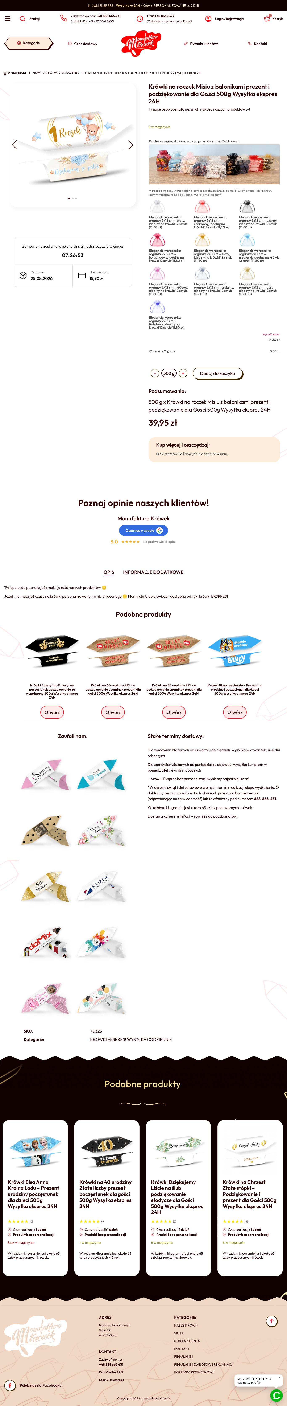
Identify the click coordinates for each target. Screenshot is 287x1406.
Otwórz (52, 712)
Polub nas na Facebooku (41, 1385)
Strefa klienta (187, 1341)
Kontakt (182, 1349)
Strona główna (17, 72)
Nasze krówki (186, 1325)
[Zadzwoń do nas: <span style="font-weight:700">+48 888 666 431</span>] (63, 18)
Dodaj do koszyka (217, 373)
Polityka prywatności (194, 1372)
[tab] (109, 572)
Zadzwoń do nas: (96, 16)
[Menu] (7, 18)
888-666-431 (265, 798)
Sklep (179, 1333)
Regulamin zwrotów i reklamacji (203, 1364)
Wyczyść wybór (271, 334)
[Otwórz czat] (276, 1395)
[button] (14, 145)
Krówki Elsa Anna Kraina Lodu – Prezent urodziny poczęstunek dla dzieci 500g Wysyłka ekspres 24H (33, 1194)
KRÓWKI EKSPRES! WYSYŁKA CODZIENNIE (56, 72)
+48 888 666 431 (111, 1364)
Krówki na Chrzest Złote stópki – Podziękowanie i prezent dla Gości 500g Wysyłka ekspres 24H (249, 1194)
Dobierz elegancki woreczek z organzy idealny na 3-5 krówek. (194, 141)
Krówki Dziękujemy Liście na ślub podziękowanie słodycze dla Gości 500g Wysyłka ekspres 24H (177, 1197)
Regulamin (183, 1356)
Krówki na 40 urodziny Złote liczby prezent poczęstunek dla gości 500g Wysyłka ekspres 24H (105, 1194)
